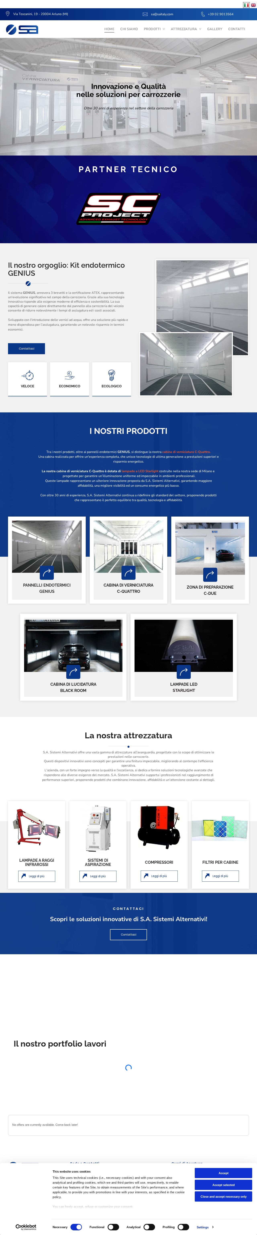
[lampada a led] (184, 646)
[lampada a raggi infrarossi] (36, 827)
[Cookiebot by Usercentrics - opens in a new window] (26, 1227)
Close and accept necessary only (224, 1196)
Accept (223, 1173)
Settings (203, 1227)
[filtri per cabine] (220, 827)
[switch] (113, 1227)
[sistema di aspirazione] (97, 827)
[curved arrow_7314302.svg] (47, 572)
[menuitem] (109, 29)
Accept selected (223, 1184)
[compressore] (159, 827)
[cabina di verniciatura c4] (128, 547)
